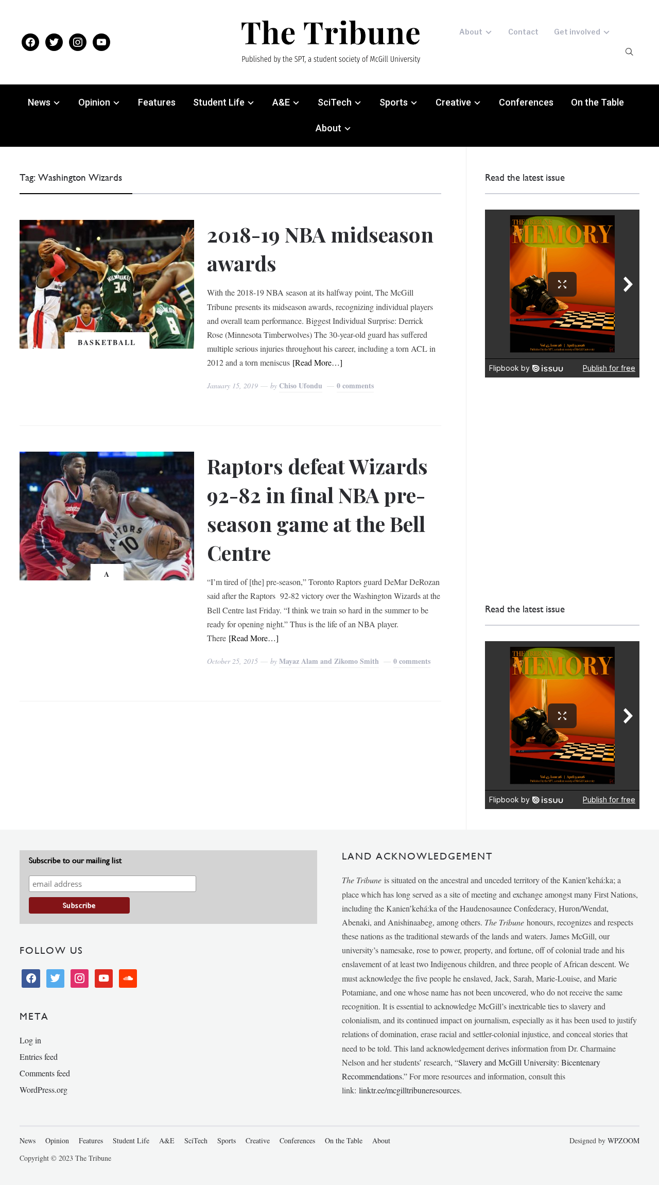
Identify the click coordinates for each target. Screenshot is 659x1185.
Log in (30, 1040)
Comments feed (45, 1073)
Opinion (94, 102)
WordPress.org (43, 1089)
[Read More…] (317, 362)
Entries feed (39, 1056)
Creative (453, 102)
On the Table (597, 102)
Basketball (107, 342)
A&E (281, 102)
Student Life (219, 102)
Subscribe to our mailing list (75, 860)
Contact (523, 31)
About (470, 31)
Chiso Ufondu (300, 385)
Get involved (577, 31)
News (39, 102)
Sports (393, 102)
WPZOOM (623, 1140)
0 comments (355, 385)
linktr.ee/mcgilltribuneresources (409, 1090)
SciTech (335, 102)
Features (157, 102)
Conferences (526, 102)
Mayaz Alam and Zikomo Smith (329, 661)
